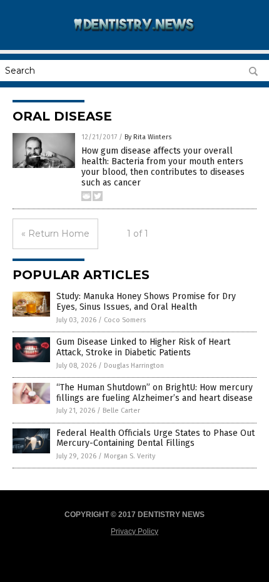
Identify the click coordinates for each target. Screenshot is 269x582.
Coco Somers (125, 320)
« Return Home (55, 233)
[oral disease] (134, 36)
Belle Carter (121, 411)
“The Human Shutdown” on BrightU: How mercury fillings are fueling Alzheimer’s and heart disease (154, 392)
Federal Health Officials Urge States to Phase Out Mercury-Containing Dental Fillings (155, 438)
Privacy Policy (134, 531)
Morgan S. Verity (129, 456)
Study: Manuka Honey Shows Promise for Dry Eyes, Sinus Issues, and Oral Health (146, 301)
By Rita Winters (147, 137)
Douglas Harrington (134, 366)
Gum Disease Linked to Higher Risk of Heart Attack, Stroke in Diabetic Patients (143, 347)
